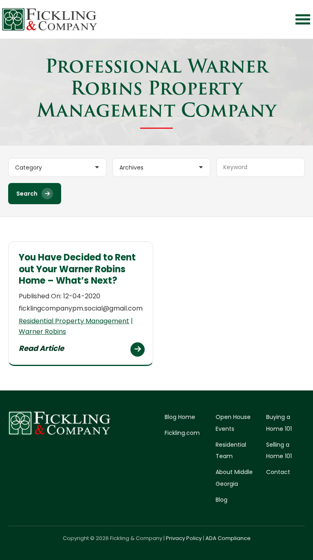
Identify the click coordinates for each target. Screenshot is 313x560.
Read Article (41, 348)
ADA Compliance (228, 538)
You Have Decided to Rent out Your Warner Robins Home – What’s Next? (77, 269)
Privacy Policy (184, 538)
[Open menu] (303, 19)
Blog (221, 500)
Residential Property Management (74, 321)
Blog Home (180, 417)
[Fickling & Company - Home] (49, 19)
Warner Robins (42, 331)
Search (26, 194)
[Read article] (137, 349)
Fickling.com (182, 433)
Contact (278, 472)
